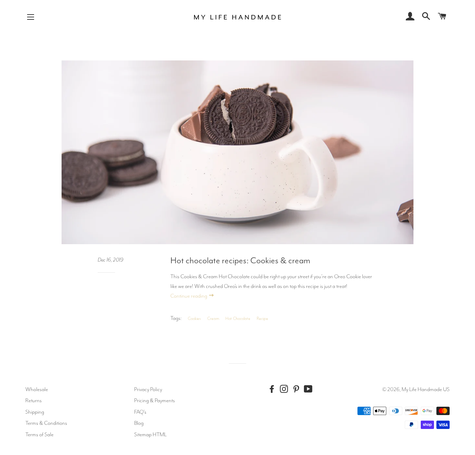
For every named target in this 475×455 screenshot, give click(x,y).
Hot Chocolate (237, 318)
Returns (33, 400)
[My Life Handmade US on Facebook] (273, 389)
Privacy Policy (148, 389)
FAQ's (140, 411)
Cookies (194, 318)
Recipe (262, 318)
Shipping (34, 411)
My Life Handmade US (426, 389)
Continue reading (189, 295)
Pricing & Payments (154, 400)
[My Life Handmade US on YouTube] (310, 389)
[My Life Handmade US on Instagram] (285, 389)
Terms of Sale (39, 434)
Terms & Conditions (46, 423)
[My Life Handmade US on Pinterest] (297, 389)
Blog (139, 423)
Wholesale (36, 389)
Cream (213, 318)
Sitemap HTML (150, 434)
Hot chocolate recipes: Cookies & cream (240, 260)
